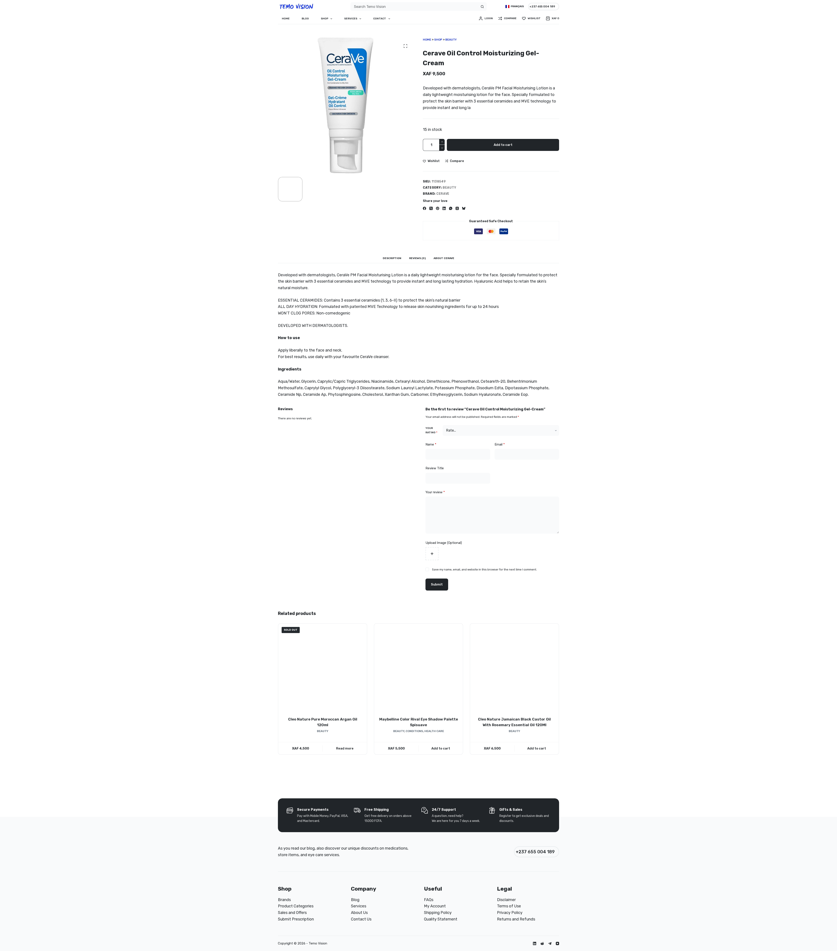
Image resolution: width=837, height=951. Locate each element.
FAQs (428, 899)
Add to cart (503, 145)
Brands (284, 899)
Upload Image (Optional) (443, 543)
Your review (435, 492)
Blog (305, 18)
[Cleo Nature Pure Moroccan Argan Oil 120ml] (322, 668)
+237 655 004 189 (542, 6)
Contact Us (361, 919)
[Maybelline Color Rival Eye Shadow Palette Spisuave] (418, 668)
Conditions (414, 731)
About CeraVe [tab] (444, 258)
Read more (345, 748)
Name (430, 444)
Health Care (434, 731)
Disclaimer (506, 899)
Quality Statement (440, 919)
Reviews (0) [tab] (417, 258)
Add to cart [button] (440, 748)
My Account (435, 906)
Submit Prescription (296, 919)
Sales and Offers (292, 912)
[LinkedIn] (444, 208)
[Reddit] (542, 943)
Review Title (434, 468)
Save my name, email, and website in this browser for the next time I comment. (484, 569)
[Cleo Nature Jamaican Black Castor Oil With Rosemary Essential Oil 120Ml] (514, 668)
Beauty (451, 39)
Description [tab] (392, 258)
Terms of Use (509, 906)
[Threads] (457, 208)
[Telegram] (549, 943)
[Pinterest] (437, 208)
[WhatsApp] (450, 208)
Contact (379, 18)
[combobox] (414, 6)
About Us (359, 912)
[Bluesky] (463, 208)
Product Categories (295, 906)
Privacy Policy (509, 912)
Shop (324, 18)
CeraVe (442, 194)
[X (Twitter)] (431, 208)
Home (286, 18)
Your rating (431, 430)
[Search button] (482, 6)
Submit (437, 584)
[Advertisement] (819, 861)
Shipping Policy (438, 912)
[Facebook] (424, 208)
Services (350, 18)
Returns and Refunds (516, 919)
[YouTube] (557, 943)
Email (500, 444)
